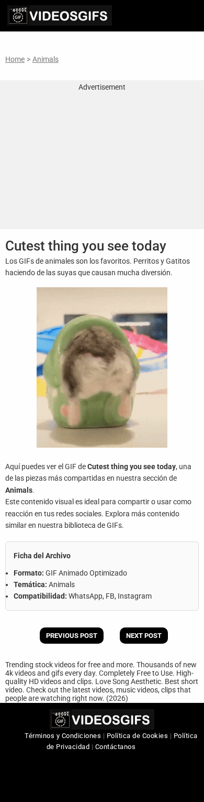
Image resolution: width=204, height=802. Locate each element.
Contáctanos (115, 747)
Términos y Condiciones (63, 736)
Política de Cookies (137, 736)
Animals (45, 59)
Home (15, 59)
